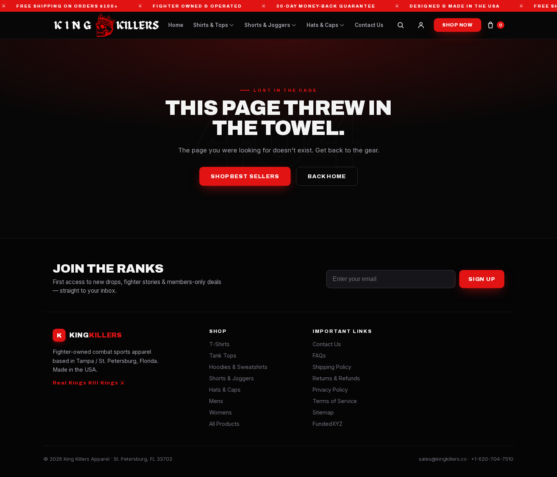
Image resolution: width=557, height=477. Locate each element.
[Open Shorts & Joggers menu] (294, 25)
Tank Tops (222, 355)
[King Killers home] (106, 25)
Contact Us (369, 25)
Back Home (327, 176)
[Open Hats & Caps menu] (342, 25)
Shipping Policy (332, 367)
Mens (216, 401)
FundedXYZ (328, 424)
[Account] (421, 25)
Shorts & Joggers (267, 25)
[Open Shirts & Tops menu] (232, 25)
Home (175, 25)
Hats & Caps (322, 25)
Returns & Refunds (336, 378)
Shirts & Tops (210, 25)
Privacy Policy (330, 389)
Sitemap (323, 412)
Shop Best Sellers (245, 176)
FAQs (319, 355)
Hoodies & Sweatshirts (238, 367)
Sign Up (481, 279)
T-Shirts (219, 344)
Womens (220, 412)
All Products (224, 424)
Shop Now (457, 25)
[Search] (400, 25)
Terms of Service (335, 401)
